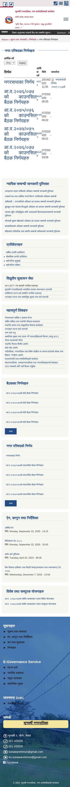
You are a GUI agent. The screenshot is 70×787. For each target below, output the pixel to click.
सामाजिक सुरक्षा (15, 683)
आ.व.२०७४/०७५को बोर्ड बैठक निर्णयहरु (22, 412)
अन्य (11, 431)
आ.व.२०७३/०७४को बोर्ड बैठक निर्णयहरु (22, 422)
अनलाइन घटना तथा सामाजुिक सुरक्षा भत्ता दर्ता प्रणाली (27, 297)
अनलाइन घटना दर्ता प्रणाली (16, 329)
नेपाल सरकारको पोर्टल (14, 340)
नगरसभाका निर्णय (19, 82)
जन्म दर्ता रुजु (10, 332)
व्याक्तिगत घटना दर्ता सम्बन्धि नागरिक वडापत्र (23, 293)
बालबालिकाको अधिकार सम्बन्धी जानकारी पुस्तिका (24, 226)
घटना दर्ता (12, 667)
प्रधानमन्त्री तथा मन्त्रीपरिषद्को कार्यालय (22, 358)
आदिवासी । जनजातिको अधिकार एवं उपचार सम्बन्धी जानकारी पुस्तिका (33, 201)
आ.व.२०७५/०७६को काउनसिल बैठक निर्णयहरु (20, 115)
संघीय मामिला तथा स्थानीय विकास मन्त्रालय (23, 321)
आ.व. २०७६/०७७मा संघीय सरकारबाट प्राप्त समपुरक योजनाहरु (30, 604)
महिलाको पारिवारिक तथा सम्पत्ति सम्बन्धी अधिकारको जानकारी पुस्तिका (32, 231)
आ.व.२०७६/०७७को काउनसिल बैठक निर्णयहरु (20, 97)
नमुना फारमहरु (14, 678)
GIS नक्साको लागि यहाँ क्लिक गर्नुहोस (20, 366)
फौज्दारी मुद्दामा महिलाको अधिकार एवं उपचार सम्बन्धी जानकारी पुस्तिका (32, 220)
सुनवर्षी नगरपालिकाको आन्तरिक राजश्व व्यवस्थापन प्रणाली (28, 289)
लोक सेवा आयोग (11, 347)
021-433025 (16, 746)
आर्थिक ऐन (9, 527)
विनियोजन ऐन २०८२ (13, 541)
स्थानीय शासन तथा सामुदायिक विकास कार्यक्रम (24, 325)
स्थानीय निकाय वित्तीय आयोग (17, 344)
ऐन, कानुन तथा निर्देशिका (20, 637)
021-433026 (16, 741)
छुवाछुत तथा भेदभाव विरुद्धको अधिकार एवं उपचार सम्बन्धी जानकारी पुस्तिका (35, 206)
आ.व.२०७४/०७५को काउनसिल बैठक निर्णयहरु (20, 134)
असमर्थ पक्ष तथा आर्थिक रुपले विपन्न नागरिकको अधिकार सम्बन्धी (30, 196)
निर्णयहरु (32, 39)
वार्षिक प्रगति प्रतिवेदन (15, 252)
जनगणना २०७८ (15, 703)
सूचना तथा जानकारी (18, 39)
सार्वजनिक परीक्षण (13, 265)
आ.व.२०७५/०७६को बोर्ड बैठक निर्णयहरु (22, 402)
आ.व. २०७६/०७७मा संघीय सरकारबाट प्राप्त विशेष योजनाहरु (29, 598)
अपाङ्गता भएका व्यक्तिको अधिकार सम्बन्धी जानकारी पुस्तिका (29, 191)
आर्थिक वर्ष (9, 58)
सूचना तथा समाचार (17, 631)
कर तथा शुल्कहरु (16, 642)
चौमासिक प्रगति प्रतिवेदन (16, 256)
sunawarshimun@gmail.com (26, 751)
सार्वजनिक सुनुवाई (13, 261)
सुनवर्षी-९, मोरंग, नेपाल (19, 735)
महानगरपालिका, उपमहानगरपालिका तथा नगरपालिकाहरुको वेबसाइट (31, 362)
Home (5, 39)
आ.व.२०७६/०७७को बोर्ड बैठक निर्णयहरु (22, 393)
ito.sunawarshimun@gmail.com (28, 757)
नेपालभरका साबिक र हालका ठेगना (18, 317)
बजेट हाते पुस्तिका (12, 554)
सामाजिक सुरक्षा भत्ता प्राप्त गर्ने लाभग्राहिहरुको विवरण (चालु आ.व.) (32, 336)
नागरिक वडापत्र (15, 672)
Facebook (12, 762)
